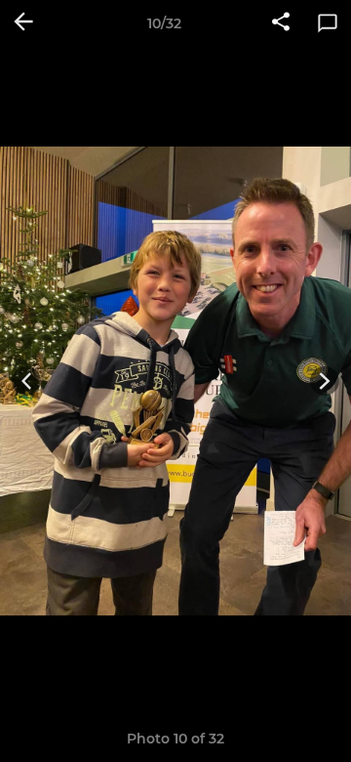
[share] (280, 23)
